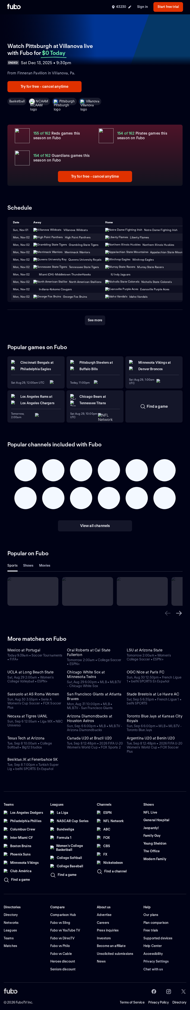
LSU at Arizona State (144, 650)
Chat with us (153, 969)
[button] (167, 613)
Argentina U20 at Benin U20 (151, 738)
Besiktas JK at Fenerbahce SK (32, 759)
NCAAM (42, 101)
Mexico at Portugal (23, 650)
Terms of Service (132, 1002)
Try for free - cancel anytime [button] (45, 86)
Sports (12, 565)
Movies (45, 565)
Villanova (92, 101)
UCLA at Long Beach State (30, 672)
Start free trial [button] (168, 7)
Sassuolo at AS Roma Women (33, 694)
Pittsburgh (67, 101)
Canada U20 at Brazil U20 (89, 738)
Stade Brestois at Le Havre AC (153, 694)
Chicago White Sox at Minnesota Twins (86, 674)
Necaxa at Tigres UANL (27, 716)
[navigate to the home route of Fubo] (14, 7)
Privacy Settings (156, 961)
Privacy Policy (158, 1002)
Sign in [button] (142, 7)
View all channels (95, 526)
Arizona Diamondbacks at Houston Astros (89, 718)
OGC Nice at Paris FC (145, 672)
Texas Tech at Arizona (25, 738)
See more (95, 320)
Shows (28, 565)
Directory (179, 1002)
